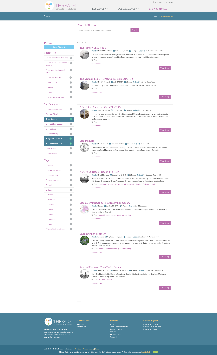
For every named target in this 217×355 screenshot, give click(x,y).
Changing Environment (93, 233)
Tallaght (50, 205)
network (130, 184)
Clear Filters (58, 47)
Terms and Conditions (119, 327)
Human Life (52, 82)
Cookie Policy (146, 352)
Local (49, 185)
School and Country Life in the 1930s (100, 107)
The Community (54, 78)
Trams (50, 214)
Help (165, 2)
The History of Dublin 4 (93, 47)
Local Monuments (54, 144)
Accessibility (115, 334)
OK (156, 352)
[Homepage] (84, 6)
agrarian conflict (124, 215)
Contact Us (81, 327)
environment (111, 249)
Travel (50, 224)
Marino (50, 190)
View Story (164, 68)
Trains (50, 210)
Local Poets (52, 129)
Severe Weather (53, 114)
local (153, 184)
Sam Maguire (87, 140)
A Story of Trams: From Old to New (99, 171)
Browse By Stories (150, 324)
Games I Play (52, 134)
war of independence (107, 215)
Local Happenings (54, 109)
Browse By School (150, 329)
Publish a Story (127, 8)
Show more (96, 64)
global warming (124, 249)
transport (103, 184)
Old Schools (52, 119)
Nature (50, 87)
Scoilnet (78, 349)
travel (123, 184)
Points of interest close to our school (100, 267)
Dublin (50, 165)
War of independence (56, 229)
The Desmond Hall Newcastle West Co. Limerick (106, 78)
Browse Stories (158, 8)
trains (117, 184)
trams (110, 184)
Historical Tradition (55, 97)
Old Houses (51, 148)
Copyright (114, 337)
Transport (51, 219)
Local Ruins (52, 153)
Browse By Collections (152, 327)
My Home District (54, 139)
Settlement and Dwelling (57, 58)
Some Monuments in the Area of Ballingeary (105, 202)
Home (155, 16)
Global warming (53, 180)
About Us (80, 324)
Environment (52, 175)
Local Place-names (55, 124)
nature (101, 249)
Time (49, 92)
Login (171, 2)
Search (135, 30)
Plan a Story (98, 8)
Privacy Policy (116, 329)
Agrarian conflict (54, 170)
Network (51, 200)
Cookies (113, 332)
